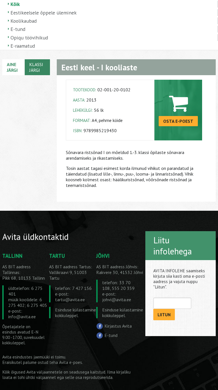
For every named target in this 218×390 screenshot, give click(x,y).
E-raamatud (23, 46)
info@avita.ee (22, 316)
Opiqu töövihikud (29, 37)
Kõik (15, 4)
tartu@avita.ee (70, 299)
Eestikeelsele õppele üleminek (44, 12)
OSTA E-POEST (178, 121)
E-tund (18, 29)
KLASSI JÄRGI (36, 67)
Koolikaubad (24, 21)
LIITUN (164, 314)
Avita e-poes (70, 362)
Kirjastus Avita (118, 326)
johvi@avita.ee (116, 299)
